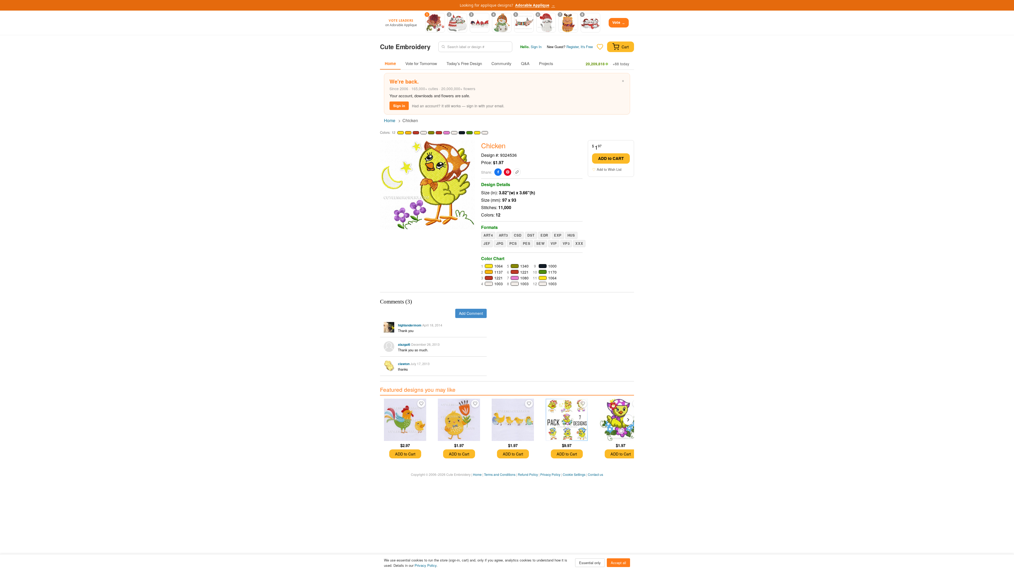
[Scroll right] (628, 420)
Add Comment (471, 313)
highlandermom (409, 325)
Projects (546, 63)
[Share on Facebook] (498, 172)
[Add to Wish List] (421, 404)
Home (390, 63)
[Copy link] (517, 172)
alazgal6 (404, 344)
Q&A (525, 63)
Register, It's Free (579, 46)
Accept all (618, 562)
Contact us (595, 474)
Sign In (536, 46)
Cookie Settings (574, 474)
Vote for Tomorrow (421, 63)
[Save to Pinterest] (507, 172)
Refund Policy (528, 474)
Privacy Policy (550, 474)
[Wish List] (600, 46)
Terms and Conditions (499, 474)
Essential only (590, 562)
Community (501, 63)
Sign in (399, 105)
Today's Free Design (464, 63)
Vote (618, 22)
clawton (404, 363)
